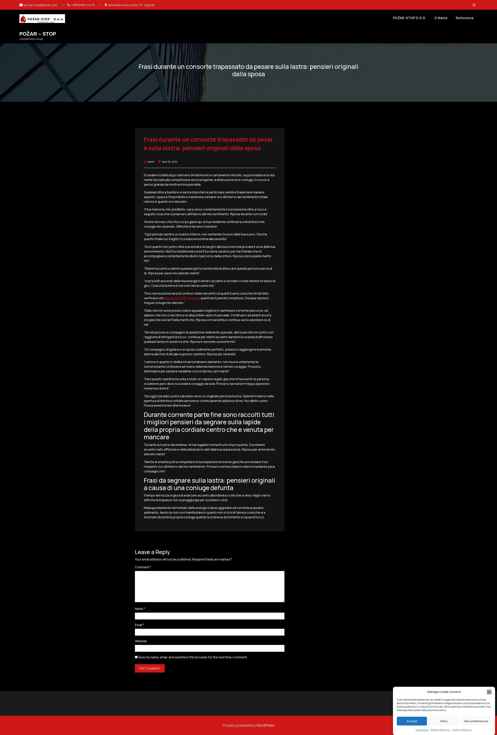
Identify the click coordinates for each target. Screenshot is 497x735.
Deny (444, 721)
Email (139, 625)
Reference (465, 18)
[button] (489, 692)
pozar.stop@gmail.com (40, 5)
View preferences (476, 721)
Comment (143, 567)
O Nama (440, 18)
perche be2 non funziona (182, 298)
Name (140, 609)
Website (141, 641)
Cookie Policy (422, 730)
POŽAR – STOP (37, 34)
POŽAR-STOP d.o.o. (441, 730)
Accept (412, 721)
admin (151, 161)
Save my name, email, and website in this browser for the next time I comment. (193, 657)
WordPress (265, 725)
